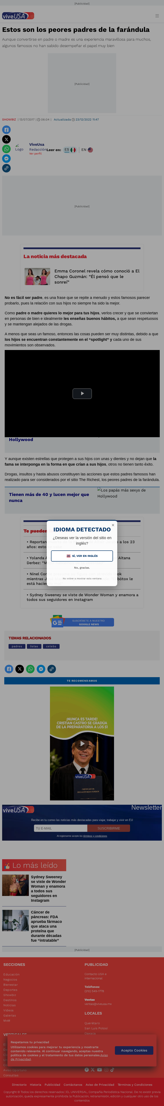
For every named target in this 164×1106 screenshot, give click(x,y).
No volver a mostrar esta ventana (82, 578)
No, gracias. (82, 567)
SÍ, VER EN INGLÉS (82, 555)
